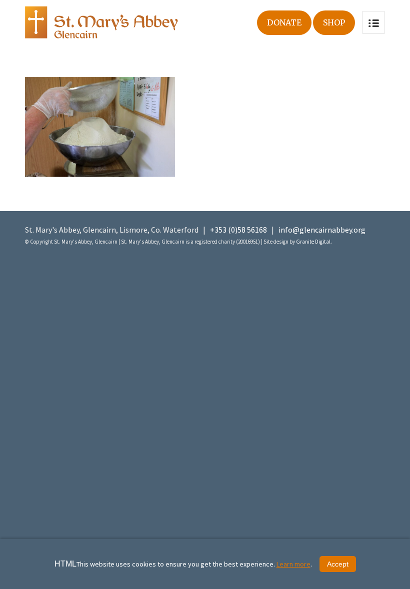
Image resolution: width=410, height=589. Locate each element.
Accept (337, 564)
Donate (284, 22)
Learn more (293, 564)
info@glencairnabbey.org (322, 230)
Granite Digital (313, 241)
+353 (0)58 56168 (238, 230)
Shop (334, 22)
